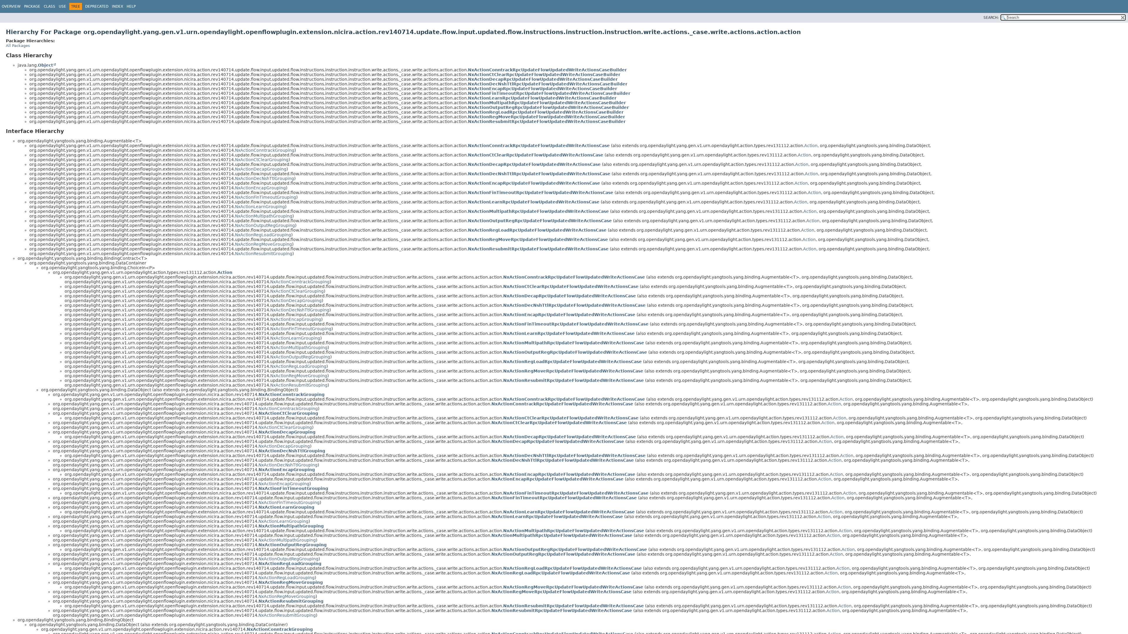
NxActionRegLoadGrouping (263, 234)
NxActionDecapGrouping (260, 169)
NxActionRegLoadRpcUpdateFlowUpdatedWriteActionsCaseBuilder (546, 112)
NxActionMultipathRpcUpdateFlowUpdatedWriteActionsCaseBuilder (547, 102)
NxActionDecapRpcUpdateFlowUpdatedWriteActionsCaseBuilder (543, 79)
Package (32, 6)
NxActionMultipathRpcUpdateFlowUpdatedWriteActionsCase (538, 211)
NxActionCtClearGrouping (261, 159)
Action (811, 145)
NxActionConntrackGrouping (264, 150)
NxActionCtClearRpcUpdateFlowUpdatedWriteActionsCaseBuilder (544, 74)
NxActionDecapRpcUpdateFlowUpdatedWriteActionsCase (534, 164)
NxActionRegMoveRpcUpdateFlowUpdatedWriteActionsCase (538, 239)
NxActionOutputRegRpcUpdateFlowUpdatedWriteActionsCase (540, 220)
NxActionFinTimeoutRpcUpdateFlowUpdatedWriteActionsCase (540, 192)
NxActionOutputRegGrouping (265, 225)
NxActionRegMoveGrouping (263, 244)
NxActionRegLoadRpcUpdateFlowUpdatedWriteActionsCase (537, 230)
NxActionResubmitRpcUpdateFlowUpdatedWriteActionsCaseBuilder (547, 121)
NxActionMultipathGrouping (263, 216)
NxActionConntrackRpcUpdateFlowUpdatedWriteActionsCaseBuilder (547, 70)
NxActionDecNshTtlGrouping (264, 178)
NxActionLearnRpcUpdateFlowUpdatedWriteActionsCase (534, 202)
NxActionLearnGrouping (260, 206)
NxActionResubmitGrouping (263, 253)
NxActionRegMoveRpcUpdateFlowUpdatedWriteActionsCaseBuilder (546, 116)
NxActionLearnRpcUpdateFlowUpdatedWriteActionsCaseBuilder (542, 98)
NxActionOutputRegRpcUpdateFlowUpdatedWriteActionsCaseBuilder (548, 107)
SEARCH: (991, 18)
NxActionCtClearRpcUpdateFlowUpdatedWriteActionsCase (535, 155)
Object (45, 65)
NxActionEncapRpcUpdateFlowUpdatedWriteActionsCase (534, 183)
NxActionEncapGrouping (260, 188)
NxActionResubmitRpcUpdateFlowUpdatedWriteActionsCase (538, 249)
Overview (11, 6)
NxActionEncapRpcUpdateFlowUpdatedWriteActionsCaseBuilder (542, 88)
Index (117, 6)
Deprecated (96, 6)
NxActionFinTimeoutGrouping (265, 197)
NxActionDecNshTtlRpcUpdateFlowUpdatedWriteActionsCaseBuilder (547, 84)
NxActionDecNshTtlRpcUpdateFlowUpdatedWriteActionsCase (539, 173)
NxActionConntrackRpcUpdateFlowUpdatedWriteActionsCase (539, 145)
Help (131, 6)
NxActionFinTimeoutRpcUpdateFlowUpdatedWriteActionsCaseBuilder (549, 93)
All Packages (18, 45)
